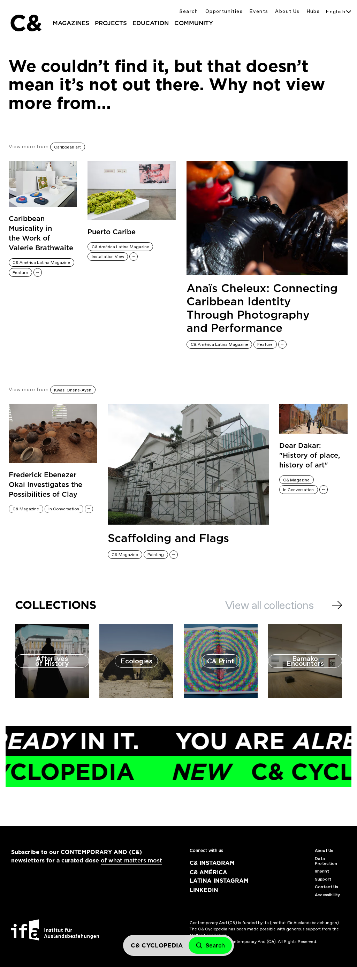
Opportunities (224, 11)
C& (25, 23)
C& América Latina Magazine (41, 262)
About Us (287, 11)
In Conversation (63, 509)
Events (259, 11)
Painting (155, 554)
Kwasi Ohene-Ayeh (72, 390)
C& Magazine (26, 509)
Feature (20, 272)
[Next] (337, 605)
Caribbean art (67, 147)
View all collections (269, 605)
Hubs (313, 11)
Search (188, 11)
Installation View (108, 256)
